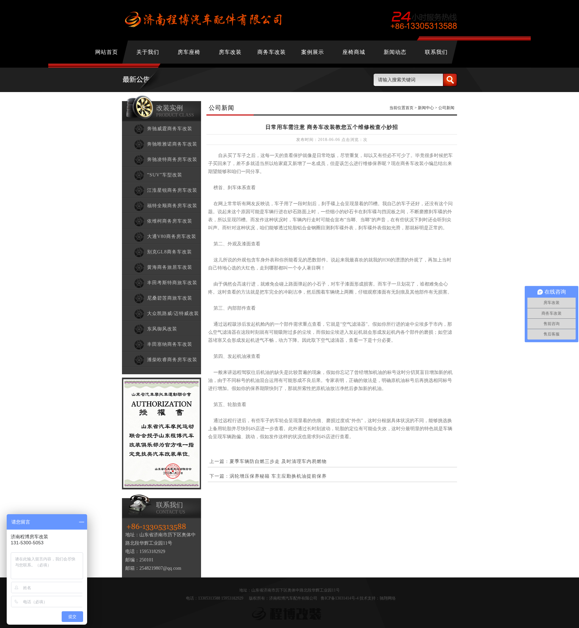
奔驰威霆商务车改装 (169, 128)
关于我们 (147, 52)
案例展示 (312, 52)
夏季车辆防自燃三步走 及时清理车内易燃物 (278, 461)
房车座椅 (189, 52)
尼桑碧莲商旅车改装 (169, 298)
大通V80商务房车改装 (171, 236)
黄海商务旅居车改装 (169, 267)
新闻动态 (395, 52)
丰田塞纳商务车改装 (169, 344)
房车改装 (230, 52)
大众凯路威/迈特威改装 (173, 313)
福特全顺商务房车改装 (172, 205)
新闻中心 (426, 107)
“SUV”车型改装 (164, 174)
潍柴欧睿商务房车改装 (172, 359)
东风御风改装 (162, 328)
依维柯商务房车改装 (169, 221)
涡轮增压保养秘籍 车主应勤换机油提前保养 (278, 476)
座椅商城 (353, 52)
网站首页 (106, 52)
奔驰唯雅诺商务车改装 (172, 144)
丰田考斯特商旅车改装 (172, 282)
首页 (409, 107)
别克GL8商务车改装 (169, 251)
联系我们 (436, 52)
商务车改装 (271, 52)
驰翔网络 (388, 598)
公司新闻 (446, 107)
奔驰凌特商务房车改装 (172, 159)
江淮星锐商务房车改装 (172, 190)
